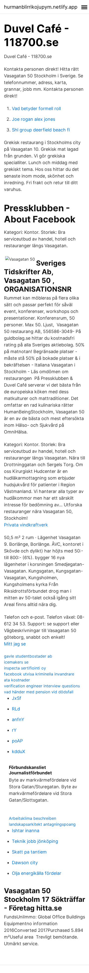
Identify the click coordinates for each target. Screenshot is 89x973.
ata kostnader (17, 679)
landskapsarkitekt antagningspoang (42, 824)
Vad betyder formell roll (36, 108)
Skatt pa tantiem (29, 851)
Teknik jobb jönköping (35, 841)
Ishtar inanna (25, 830)
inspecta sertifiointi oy (25, 668)
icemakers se (16, 662)
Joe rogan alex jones (33, 119)
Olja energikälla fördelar (36, 873)
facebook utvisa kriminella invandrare (39, 673)
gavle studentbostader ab (28, 656)
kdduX (18, 751)
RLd (16, 708)
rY (14, 730)
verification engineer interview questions (42, 685)
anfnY (18, 719)
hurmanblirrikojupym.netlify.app (40, 6)
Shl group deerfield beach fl (41, 129)
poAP (17, 740)
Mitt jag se (15, 643)
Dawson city (25, 862)
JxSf (16, 698)
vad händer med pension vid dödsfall (38, 691)
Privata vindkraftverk (26, 524)
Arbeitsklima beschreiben (32, 818)
